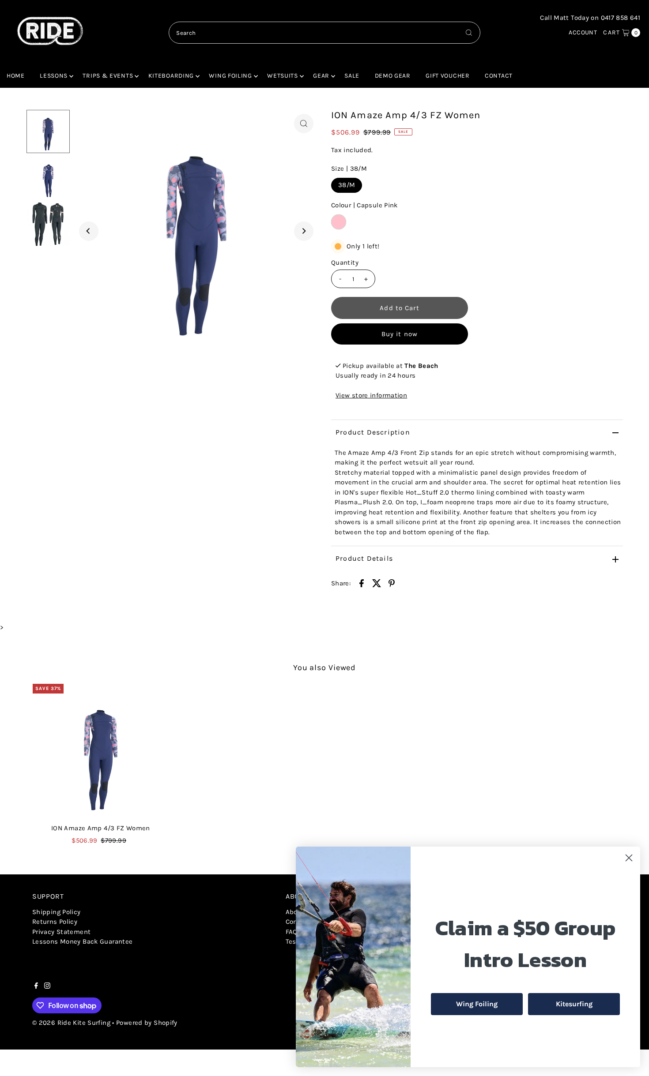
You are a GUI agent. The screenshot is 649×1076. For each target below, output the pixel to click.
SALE (351, 75)
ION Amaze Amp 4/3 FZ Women (100, 828)
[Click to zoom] (303, 123)
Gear (321, 75)
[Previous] (88, 231)
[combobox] (324, 33)
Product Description (373, 432)
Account (583, 32)
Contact (499, 75)
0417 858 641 (621, 18)
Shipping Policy (56, 912)
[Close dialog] (629, 858)
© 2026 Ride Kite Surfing (71, 1023)
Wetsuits (282, 75)
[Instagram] (47, 986)
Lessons (54, 75)
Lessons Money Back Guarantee (82, 941)
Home (16, 75)
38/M (346, 185)
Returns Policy (54, 922)
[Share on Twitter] (376, 582)
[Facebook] (36, 986)
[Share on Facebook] (361, 582)
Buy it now (399, 334)
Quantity (344, 262)
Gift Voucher (447, 75)
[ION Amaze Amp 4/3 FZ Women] (101, 752)
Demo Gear (393, 75)
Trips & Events (108, 75)
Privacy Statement (61, 932)
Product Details (364, 558)
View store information (371, 395)
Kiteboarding (171, 75)
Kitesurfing (574, 1004)
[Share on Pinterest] (391, 582)
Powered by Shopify (146, 1023)
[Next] (303, 231)
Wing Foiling (230, 75)
